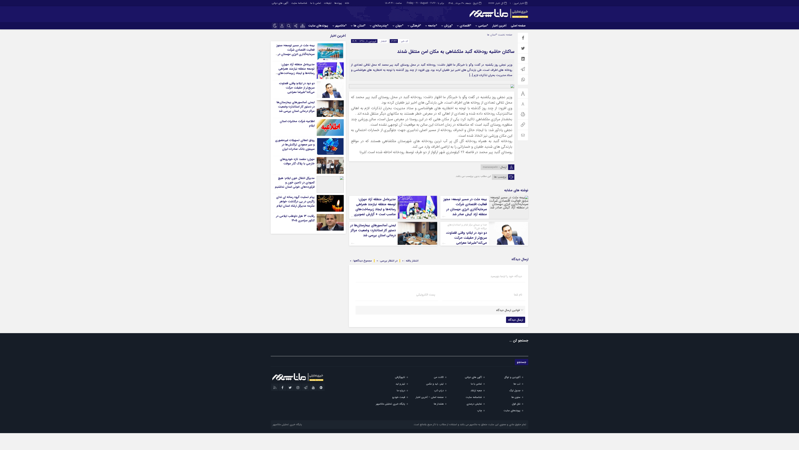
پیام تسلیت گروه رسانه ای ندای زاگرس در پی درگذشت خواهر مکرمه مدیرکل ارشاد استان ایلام (295, 201)
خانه (347, 3)
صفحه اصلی (518, 25)
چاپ (479, 410)
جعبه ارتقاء (476, 390)
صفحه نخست (504, 35)
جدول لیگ (514, 390)
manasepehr (490, 167)
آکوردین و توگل (512, 377)
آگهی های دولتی (280, 3)
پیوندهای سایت (318, 25)
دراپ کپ (439, 390)
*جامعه (432, 25)
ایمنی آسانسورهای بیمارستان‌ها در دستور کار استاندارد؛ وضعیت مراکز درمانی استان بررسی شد (373, 230)
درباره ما (401, 390)
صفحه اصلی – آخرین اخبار (430, 397)
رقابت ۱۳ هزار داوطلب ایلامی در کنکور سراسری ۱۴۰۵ (295, 218)
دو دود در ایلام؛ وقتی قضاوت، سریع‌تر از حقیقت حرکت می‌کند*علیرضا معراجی (466, 237)
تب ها (517, 384)
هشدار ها (439, 404)
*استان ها (359, 25)
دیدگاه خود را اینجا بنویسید (506, 276)
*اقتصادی (465, 25)
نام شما (518, 294)
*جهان (399, 25)
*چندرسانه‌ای (380, 25)
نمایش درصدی (474, 404)
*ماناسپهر (340, 25)
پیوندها (338, 3)
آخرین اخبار (499, 25)
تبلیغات (327, 3)
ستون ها (515, 397)
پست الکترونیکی (425, 294)
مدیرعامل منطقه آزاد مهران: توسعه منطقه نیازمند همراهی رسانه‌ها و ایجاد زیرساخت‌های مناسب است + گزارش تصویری (375, 207)
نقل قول (516, 404)
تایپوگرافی (400, 377)
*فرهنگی (415, 25)
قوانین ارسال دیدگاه (508, 310)
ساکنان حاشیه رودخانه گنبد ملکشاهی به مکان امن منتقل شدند (455, 51)
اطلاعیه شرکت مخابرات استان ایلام (297, 123)
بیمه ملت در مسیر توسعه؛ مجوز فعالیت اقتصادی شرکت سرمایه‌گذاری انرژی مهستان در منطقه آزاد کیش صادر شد (465, 207)
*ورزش (448, 25)
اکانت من (439, 377)
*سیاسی (483, 25)
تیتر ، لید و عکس (435, 384)
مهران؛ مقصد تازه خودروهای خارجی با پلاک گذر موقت (297, 161)
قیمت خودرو (398, 397)
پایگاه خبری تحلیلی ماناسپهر (390, 404)
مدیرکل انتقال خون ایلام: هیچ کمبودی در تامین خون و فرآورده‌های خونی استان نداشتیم (295, 182)
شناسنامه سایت (299, 3)
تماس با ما (315, 3)
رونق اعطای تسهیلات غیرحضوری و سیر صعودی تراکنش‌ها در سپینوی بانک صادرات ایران (295, 144)
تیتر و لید (400, 384)
